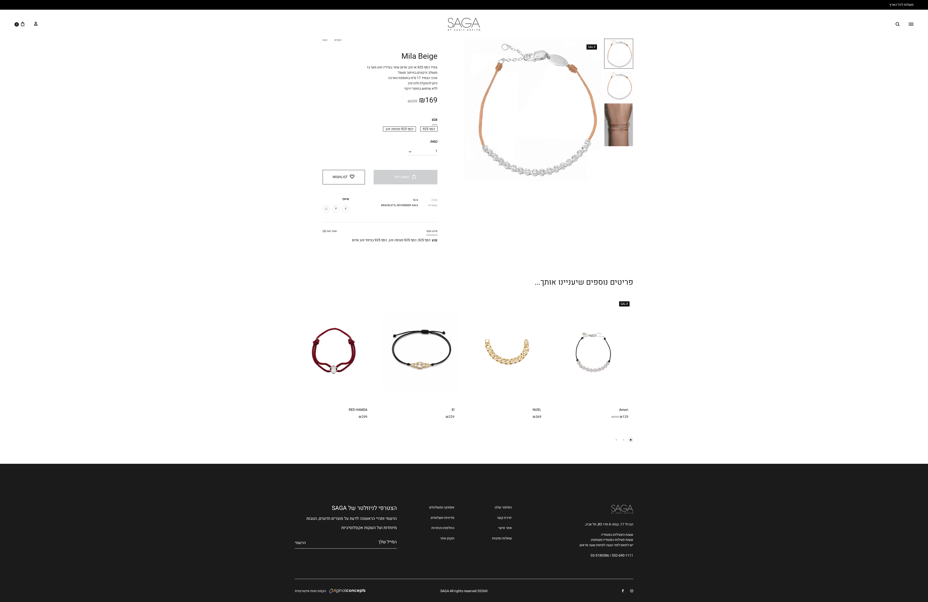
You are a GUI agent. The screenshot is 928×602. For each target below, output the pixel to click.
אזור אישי (505, 527)
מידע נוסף (431, 231)
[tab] (431, 232)
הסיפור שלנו (503, 507)
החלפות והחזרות (442, 527)
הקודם (337, 40)
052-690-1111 (622, 555)
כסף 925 (424, 240)
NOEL (537, 409)
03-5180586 (600, 555)
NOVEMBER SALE (407, 205)
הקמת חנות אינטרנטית (310, 591)
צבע (434, 119)
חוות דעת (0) (330, 231)
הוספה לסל (402, 177)
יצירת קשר (504, 517)
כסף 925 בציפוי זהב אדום (369, 240)
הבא (325, 40)
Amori (623, 409)
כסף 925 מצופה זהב (403, 240)
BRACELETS (388, 205)
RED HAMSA (358, 409)
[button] (428, 129)
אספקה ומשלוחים (441, 507)
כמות (434, 141)
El (453, 409)
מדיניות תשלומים (442, 517)
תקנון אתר (447, 538)
